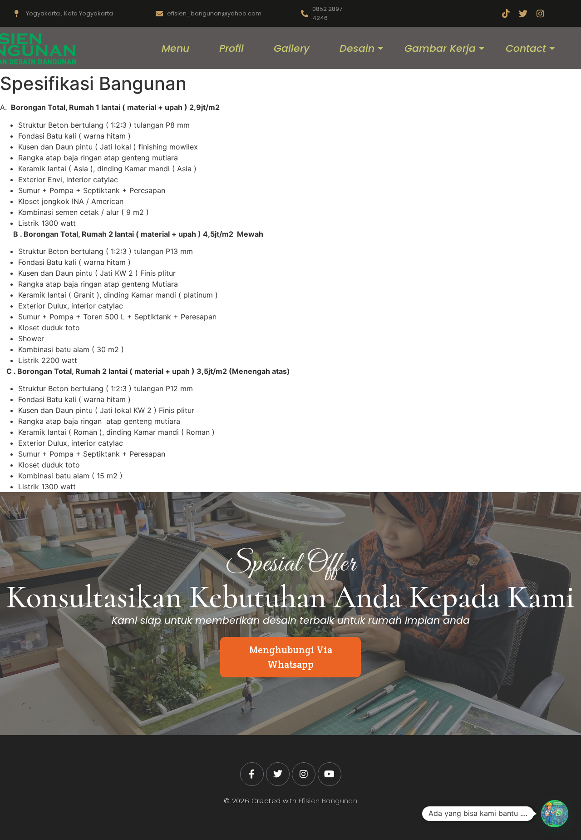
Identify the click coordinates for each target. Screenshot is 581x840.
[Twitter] (523, 13)
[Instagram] (540, 13)
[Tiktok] (506, 13)
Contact (526, 48)
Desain (357, 48)
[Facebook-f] (252, 774)
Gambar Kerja (440, 48)
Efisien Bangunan (328, 800)
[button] (554, 813)
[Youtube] (329, 774)
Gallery (292, 48)
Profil (231, 48)
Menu (175, 48)
